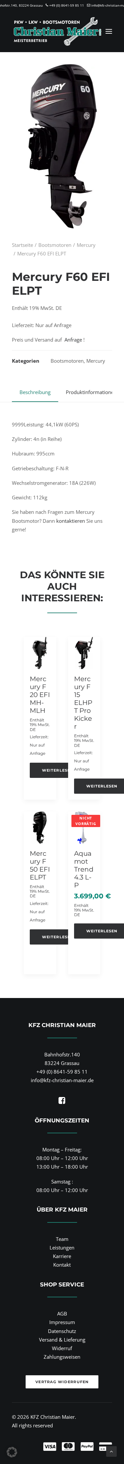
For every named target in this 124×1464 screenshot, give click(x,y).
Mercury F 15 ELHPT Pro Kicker (83, 702)
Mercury (86, 245)
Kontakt (62, 1264)
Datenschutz (62, 1331)
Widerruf (62, 1348)
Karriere (62, 1256)
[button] (109, 31)
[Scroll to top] (111, 1450)
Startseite (22, 245)
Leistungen (62, 1247)
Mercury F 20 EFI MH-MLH (40, 695)
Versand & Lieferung (62, 1339)
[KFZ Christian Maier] (57, 31)
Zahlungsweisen (62, 1356)
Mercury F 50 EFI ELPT (40, 865)
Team (62, 1239)
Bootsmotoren (54, 245)
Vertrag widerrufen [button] (62, 1381)
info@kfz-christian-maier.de (62, 1080)
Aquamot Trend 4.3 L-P (84, 869)
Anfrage (73, 339)
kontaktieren (70, 520)
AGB (62, 1313)
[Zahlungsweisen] (62, 1441)
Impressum (62, 1322)
